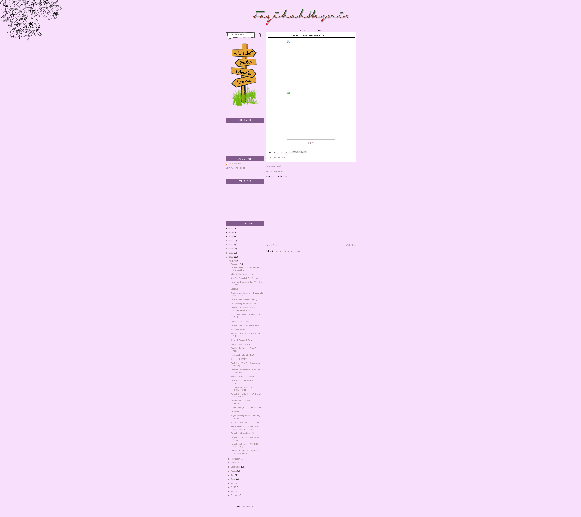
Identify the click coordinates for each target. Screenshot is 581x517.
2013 (231, 253)
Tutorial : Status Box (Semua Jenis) (245, 325)
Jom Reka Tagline (238, 329)
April (233, 487)
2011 (231, 261)
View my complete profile (236, 168)
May (233, 483)
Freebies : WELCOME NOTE (242, 377)
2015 (231, 245)
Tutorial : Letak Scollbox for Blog (244, 300)
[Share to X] (299, 151)
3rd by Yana (235, 412)
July (233, 475)
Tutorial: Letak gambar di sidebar (244, 433)
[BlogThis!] (296, 151)
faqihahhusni (235, 163)
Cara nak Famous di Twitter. (242, 340)
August (234, 471)
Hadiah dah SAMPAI (239, 359)
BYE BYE (273, 157)
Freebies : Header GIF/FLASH (243, 355)
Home (311, 245)
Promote (281, 157)
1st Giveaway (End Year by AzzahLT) (246, 408)
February (235, 495)
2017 (231, 237)
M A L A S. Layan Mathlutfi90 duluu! (245, 422)
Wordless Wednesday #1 (241, 344)
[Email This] (293, 151)
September (235, 467)
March (233, 491)
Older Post (351, 245)
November (235, 459)
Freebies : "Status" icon (240, 321)
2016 (231, 241)
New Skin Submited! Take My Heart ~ (246, 278)
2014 (231, 249)
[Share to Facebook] (302, 151)
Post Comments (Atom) (290, 251)
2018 (231, 233)
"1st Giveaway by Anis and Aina (243, 304)
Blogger (250, 507)
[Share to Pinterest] (305, 151)
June (233, 479)
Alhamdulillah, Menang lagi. (242, 274)
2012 (231, 257)
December (235, 264)
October (234, 463)
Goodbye (234, 289)
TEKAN (311, 143)
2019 (231, 229)
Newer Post (271, 245)
